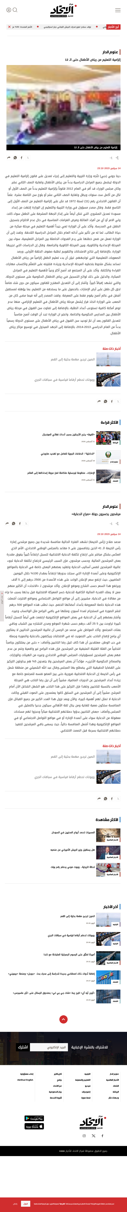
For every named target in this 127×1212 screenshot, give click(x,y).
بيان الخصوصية (55, 1092)
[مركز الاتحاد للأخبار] (63, 10)
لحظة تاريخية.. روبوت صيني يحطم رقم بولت (73, 867)
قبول (25, 1204)
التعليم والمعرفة (82, 1080)
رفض (15, 1204)
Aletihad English (25, 1080)
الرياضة (116, 1092)
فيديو (87, 1086)
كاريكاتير (58, 1074)
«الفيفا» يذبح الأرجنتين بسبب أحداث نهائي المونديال (68, 435)
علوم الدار (114, 1074)
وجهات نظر (113, 1098)
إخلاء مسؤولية (26, 1074)
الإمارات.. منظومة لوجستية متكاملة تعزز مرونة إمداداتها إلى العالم (61, 473)
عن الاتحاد (57, 1086)
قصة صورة (85, 1098)
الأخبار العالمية (112, 1080)
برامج (59, 1080)
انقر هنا (62, 1204)
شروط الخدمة (56, 1098)
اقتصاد (116, 1086)
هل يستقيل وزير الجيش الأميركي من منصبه (72, 850)
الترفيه (87, 1074)
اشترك (23, 1047)
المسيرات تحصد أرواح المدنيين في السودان (73, 833)
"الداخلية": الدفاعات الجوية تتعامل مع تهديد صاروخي (68, 454)
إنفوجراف (86, 1092)
